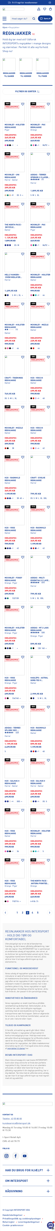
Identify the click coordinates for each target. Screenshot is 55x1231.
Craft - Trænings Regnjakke (14, 379)
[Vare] (15, 112)
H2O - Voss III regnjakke (36, 379)
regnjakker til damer (16, 1048)
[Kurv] (50, 9)
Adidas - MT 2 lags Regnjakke (39, 628)
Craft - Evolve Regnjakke (37, 478)
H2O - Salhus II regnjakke (12, 782)
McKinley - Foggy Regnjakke (13, 578)
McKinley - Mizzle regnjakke (39, 325)
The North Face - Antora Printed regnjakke (39, 882)
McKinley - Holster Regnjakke (15, 125)
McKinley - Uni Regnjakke (12, 175)
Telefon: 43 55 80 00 (12, 1118)
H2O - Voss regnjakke (10, 528)
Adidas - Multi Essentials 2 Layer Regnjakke (40, 579)
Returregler (9, 1221)
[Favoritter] (45, 9)
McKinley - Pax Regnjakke (37, 125)
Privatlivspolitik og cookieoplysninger (22, 1218)
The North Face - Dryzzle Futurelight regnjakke (13, 226)
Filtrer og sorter (26, 91)
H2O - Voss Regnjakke (10, 678)
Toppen (45, 1218)
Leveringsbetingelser (29, 1221)
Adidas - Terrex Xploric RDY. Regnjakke (12, 729)
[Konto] (39, 9)
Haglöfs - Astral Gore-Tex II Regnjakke (39, 679)
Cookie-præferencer (13, 1225)
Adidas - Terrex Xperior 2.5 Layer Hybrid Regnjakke (39, 176)
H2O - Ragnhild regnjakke (12, 478)
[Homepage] (13, 9)
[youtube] (24, 1156)
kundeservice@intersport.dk (16, 1123)
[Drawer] (4, 19)
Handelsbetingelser (13, 1215)
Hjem (5, 27)
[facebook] (15, 1156)
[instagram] (6, 1156)
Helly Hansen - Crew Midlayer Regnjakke (12, 276)
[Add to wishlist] (23, 104)
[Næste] (49, 912)
